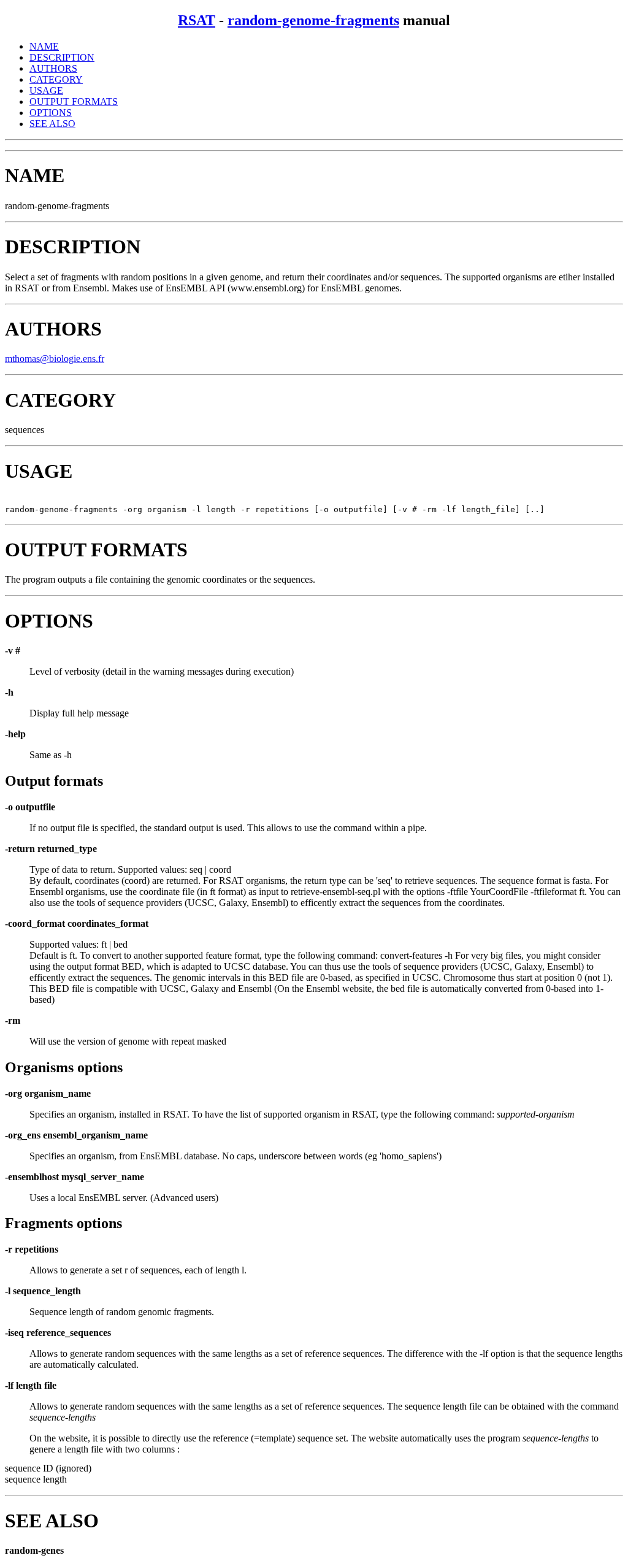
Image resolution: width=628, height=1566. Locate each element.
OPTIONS (50, 112)
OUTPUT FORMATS (73, 101)
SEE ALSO (52, 123)
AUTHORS (53, 68)
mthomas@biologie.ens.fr (54, 358)
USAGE (46, 90)
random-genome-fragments (313, 20)
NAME (44, 46)
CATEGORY (56, 79)
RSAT (196, 20)
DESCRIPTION (61, 57)
